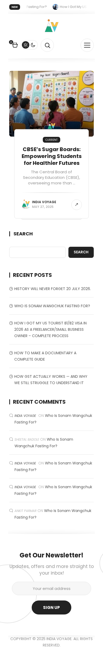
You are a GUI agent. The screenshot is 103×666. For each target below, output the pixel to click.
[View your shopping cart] (15, 45)
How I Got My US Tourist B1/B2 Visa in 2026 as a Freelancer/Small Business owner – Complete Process (50, 329)
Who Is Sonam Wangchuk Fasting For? (52, 306)
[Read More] (76, 204)
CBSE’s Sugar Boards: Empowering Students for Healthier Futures (52, 156)
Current (51, 140)
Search (23, 233)
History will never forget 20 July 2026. (52, 288)
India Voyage (44, 202)
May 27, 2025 (43, 206)
